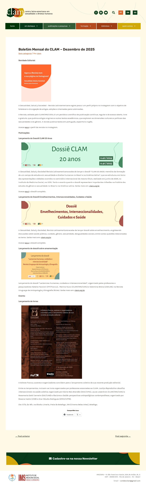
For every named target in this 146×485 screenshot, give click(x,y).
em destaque (30, 26)
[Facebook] (101, 13)
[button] (31, 26)
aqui (27, 127)
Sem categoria (24, 53)
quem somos (127, 26)
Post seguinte (123, 436)
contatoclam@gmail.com (130, 481)
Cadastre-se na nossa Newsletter (74, 458)
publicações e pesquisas (58, 26)
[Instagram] (96, 13)
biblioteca (105, 26)
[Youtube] (106, 13)
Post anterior (22, 436)
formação (84, 26)
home (12, 26)
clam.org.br (94, 186)
